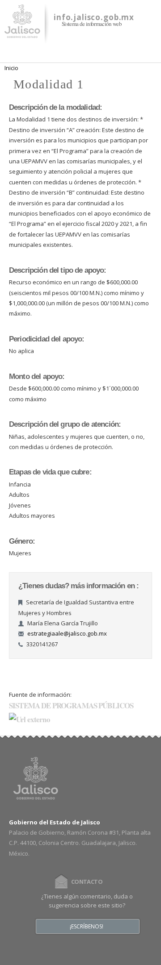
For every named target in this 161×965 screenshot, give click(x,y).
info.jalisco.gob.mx (94, 17)
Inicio (11, 68)
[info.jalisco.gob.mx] (22, 33)
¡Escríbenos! (86, 926)
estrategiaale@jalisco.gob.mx (67, 633)
